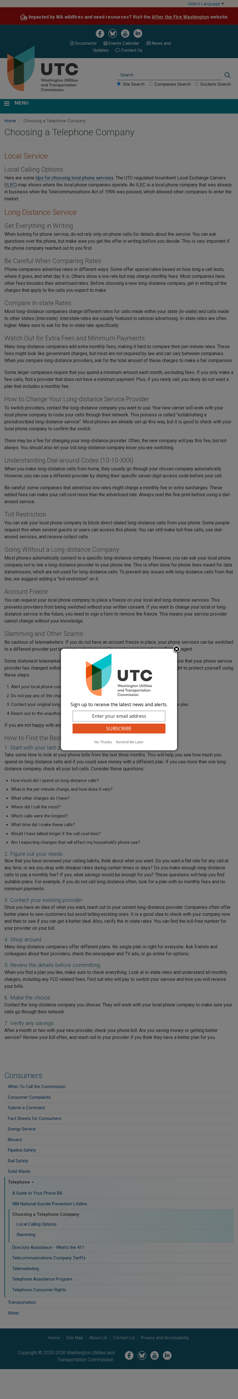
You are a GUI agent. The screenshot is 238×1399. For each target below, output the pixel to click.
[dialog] (119, 699)
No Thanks (103, 742)
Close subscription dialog (176, 649)
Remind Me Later (130, 742)
